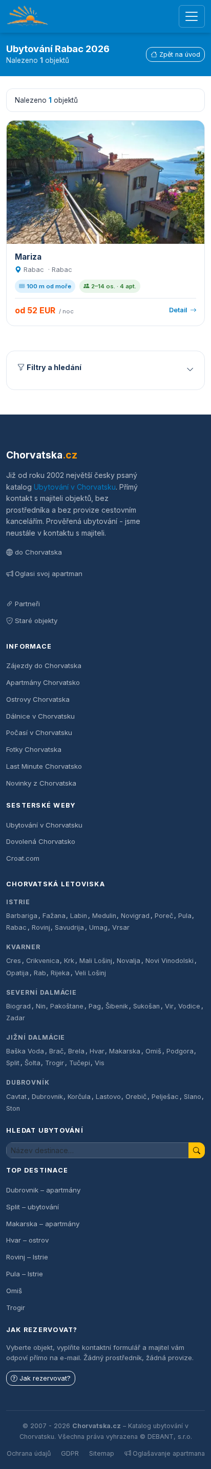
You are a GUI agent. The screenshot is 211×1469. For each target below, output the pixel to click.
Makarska (124, 1051)
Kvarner (23, 947)
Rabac (16, 927)
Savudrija (69, 927)
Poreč (164, 916)
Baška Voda (25, 1051)
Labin (78, 916)
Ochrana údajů (29, 1453)
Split (12, 1063)
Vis (99, 1063)
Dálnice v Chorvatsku (40, 716)
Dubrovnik (47, 1096)
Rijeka (60, 973)
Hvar (97, 1051)
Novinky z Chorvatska (41, 783)
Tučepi (79, 1063)
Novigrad (135, 916)
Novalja (128, 961)
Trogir (54, 1063)
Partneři (27, 604)
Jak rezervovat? (45, 1378)
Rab (40, 973)
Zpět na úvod (179, 54)
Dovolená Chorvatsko (40, 841)
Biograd (18, 1006)
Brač (56, 1051)
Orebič (135, 1096)
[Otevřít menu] (192, 16)
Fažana (54, 916)
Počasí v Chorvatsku (39, 732)
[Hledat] (196, 1150)
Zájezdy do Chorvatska (43, 665)
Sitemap (101, 1453)
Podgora (180, 1051)
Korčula (79, 1096)
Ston (13, 1108)
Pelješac (165, 1096)
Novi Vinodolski (169, 961)
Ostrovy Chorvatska (38, 699)
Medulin (104, 916)
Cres (13, 961)
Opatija (17, 973)
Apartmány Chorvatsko (43, 682)
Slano (192, 1096)
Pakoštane (66, 1006)
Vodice (189, 1006)
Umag (98, 927)
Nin (41, 1006)
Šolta (32, 1063)
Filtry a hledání (54, 367)
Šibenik (117, 1006)
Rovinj (41, 927)
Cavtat (16, 1096)
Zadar (15, 1018)
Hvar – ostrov (27, 1240)
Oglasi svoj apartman (48, 573)
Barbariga (21, 916)
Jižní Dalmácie (35, 1037)
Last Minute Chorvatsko (44, 766)
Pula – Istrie (24, 1274)
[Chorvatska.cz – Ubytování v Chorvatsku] (27, 16)
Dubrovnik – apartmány (43, 1190)
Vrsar (121, 927)
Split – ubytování (32, 1207)
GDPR (70, 1453)
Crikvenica (42, 961)
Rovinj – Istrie (27, 1257)
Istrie (18, 902)
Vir (169, 1006)
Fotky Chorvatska (33, 749)
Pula (185, 916)
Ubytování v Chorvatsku (75, 487)
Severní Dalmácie (41, 992)
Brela (76, 1051)
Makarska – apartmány (42, 1224)
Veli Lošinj (90, 973)
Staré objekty (36, 620)
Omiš (153, 1051)
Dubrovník (28, 1082)
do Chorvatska (38, 552)
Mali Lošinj (95, 961)
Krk (69, 961)
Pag (95, 1006)
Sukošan (146, 1006)
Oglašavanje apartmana (169, 1453)
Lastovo (108, 1096)
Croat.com (22, 858)
